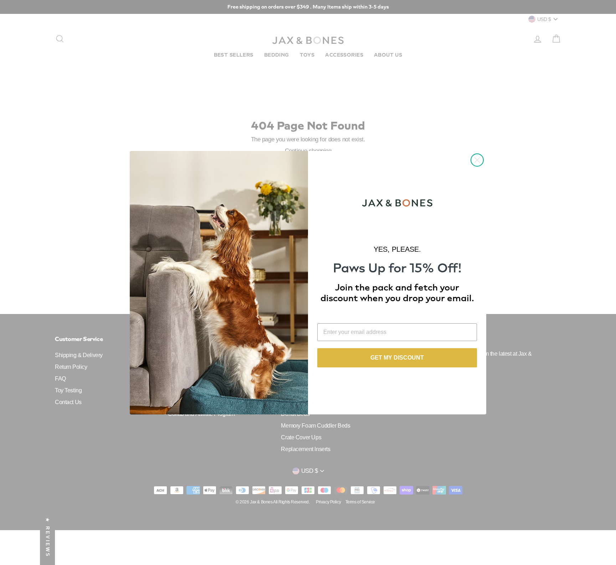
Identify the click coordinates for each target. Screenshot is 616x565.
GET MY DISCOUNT (397, 358)
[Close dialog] (477, 160)
